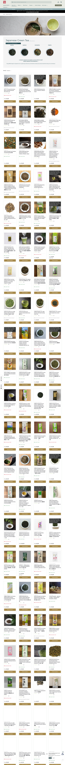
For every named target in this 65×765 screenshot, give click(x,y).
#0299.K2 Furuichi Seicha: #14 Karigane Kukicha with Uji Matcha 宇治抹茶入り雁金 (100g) (55, 218)
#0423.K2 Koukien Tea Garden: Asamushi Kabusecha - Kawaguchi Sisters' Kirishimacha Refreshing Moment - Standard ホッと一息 (54, 154)
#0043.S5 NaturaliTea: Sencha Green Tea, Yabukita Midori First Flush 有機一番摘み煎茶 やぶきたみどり (25, 754)
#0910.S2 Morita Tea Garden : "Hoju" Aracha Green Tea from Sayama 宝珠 (55, 692)
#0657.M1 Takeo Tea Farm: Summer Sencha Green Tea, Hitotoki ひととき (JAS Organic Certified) (9, 281)
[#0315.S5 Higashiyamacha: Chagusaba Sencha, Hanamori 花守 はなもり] (40, 176)
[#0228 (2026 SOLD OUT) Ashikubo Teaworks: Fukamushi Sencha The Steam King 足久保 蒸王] (55, 460)
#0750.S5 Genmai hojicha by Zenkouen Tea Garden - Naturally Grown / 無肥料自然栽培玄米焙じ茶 (10, 122)
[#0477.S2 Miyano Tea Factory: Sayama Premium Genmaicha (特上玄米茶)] (10, 364)
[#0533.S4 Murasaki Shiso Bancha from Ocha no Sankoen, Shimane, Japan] (25, 143)
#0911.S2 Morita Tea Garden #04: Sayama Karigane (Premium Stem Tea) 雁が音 (24, 724)
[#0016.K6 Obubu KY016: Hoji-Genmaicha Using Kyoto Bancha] (55, 112)
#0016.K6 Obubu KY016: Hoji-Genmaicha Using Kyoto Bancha (55, 121)
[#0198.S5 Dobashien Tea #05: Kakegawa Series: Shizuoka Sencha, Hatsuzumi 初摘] (25, 364)
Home (4, 14)
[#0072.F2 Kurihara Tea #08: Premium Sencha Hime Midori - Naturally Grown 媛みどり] (10, 714)
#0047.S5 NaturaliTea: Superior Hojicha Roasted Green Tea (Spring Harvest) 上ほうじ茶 (10, 218)
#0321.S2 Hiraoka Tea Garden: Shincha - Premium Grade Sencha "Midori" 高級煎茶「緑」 (40, 630)
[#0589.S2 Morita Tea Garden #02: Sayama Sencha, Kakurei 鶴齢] (40, 714)
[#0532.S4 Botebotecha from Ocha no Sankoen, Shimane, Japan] (40, 81)
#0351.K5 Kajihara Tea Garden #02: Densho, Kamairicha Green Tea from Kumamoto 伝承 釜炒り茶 (55, 91)
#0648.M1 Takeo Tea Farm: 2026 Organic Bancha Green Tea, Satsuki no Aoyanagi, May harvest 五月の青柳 (54, 249)
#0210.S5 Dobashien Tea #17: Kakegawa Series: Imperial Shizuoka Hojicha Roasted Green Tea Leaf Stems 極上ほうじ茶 (9, 535)
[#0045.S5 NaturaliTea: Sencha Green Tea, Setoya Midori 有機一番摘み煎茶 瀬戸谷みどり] (10, 744)
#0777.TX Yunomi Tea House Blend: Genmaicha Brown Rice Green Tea (9, 90)
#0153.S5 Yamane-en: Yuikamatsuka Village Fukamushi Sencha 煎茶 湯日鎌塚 (24, 630)
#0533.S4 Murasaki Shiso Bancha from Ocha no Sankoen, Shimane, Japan (24, 152)
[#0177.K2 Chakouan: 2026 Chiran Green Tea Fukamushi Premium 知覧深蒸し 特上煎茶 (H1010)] (10, 557)
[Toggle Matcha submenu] (21, 5)
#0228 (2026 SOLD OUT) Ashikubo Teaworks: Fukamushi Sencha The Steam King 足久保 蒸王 (53, 470)
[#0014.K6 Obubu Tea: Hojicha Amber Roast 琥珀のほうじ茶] (25, 271)
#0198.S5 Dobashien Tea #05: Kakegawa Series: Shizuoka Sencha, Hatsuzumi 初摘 (24, 373)
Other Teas (25, 5)
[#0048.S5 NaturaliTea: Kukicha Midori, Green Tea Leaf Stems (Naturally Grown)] (40, 557)
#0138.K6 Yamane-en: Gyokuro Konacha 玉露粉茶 (39, 501)
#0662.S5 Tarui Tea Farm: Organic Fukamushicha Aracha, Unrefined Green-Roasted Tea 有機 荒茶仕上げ (54, 374)
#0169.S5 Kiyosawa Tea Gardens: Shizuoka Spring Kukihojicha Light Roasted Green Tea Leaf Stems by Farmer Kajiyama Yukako (24, 471)
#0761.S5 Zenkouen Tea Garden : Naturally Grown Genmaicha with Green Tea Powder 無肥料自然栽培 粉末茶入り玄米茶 (9, 249)
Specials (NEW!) (6, 5)
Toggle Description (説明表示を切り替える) (12, 43)
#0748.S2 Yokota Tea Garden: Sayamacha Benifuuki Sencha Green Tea (10, 661)
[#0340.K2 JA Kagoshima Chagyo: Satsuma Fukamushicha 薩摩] (40, 524)
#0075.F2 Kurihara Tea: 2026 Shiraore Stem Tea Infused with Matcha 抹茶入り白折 (9, 313)
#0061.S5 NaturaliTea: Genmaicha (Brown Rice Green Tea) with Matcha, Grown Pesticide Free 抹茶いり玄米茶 (55, 503)
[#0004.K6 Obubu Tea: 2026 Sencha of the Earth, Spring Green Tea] (40, 303)
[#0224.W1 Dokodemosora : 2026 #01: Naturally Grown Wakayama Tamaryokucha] (25, 524)
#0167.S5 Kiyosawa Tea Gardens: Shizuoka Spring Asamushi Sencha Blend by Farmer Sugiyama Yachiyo (9, 470)
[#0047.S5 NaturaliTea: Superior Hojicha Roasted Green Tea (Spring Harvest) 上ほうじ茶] (10, 207)
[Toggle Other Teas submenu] (27, 5)
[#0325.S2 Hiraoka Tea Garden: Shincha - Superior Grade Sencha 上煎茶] (40, 427)
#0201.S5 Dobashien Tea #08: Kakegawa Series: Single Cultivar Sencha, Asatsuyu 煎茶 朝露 (24, 661)
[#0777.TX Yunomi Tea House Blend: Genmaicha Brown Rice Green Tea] (10, 81)
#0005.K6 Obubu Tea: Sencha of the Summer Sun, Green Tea (55, 313)
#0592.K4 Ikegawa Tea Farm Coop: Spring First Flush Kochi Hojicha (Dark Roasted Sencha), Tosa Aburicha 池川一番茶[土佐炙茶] (39, 471)
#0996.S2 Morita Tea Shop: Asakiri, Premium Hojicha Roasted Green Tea (54, 629)
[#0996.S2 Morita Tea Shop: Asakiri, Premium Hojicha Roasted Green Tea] (55, 620)
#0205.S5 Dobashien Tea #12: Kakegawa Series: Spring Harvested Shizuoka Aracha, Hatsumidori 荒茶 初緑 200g (40, 374)
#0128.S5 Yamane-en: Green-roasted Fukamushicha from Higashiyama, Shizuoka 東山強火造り (25, 405)
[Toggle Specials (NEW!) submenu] (10, 5)
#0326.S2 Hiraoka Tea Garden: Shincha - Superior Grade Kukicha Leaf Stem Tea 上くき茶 (55, 438)
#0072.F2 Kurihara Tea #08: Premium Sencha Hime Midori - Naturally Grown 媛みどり (9, 724)
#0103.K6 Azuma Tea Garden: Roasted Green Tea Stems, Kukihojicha (24, 186)
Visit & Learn (44, 5)
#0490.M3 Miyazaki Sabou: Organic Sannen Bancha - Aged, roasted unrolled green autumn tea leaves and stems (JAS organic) (39, 154)
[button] (61, 2)
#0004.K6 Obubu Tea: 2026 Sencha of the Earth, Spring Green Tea (39, 313)
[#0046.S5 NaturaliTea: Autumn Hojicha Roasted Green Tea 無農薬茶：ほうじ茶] (25, 207)
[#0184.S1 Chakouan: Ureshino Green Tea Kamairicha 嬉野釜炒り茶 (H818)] (10, 682)
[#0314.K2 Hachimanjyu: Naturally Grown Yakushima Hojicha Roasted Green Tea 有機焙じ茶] (25, 81)
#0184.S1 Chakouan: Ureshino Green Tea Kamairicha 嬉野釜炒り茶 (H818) (9, 692)
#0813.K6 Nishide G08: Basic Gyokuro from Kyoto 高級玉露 (9, 342)
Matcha (19, 5)
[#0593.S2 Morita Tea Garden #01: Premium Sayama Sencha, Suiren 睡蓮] (55, 714)
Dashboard (5, 7)
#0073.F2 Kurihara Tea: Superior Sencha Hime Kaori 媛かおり (24, 313)
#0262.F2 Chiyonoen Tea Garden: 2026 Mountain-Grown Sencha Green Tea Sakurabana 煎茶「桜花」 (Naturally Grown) (39, 406)
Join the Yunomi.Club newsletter (20, 9)
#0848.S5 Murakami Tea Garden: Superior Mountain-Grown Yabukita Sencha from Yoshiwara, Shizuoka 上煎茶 (39, 343)
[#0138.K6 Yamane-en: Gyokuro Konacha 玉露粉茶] (40, 492)
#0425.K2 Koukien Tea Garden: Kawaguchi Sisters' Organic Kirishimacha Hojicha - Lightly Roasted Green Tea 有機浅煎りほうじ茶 (10, 187)
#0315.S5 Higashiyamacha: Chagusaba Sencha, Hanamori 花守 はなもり (39, 186)
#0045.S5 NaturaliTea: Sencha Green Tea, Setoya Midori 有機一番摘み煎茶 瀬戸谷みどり (10, 754)
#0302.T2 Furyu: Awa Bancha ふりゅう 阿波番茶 (39, 691)
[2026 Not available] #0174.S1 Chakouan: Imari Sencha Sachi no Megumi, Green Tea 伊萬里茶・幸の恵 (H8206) (54, 534)
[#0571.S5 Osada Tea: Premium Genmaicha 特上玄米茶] (10, 143)
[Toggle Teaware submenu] (33, 5)
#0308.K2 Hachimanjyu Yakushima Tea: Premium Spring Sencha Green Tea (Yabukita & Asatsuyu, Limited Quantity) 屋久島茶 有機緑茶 (55, 282)
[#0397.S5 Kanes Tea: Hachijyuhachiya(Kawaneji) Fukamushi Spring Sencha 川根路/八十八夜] (10, 427)
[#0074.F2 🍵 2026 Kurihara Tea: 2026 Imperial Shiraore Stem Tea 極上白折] (25, 557)
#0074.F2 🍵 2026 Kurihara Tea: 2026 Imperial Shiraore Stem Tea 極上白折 (24, 566)
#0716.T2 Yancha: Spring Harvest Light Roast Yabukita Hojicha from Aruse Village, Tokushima (39, 218)
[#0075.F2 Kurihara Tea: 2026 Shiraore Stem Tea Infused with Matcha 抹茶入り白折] (10, 303)
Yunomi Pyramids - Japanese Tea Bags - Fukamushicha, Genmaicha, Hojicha (54, 597)
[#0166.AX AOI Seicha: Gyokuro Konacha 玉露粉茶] (55, 333)
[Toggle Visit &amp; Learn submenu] (47, 5)
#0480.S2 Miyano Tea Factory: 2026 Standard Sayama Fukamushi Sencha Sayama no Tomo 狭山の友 (10, 598)
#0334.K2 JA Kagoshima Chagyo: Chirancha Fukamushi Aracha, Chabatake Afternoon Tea (24, 343)
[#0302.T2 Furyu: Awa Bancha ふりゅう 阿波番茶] (40, 682)
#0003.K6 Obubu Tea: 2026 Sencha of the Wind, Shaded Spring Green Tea (39, 754)
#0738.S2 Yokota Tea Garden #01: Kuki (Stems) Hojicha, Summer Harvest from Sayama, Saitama (39, 249)
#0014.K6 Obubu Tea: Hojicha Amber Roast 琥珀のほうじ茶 (25, 280)
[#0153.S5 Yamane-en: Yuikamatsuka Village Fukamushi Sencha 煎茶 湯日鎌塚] (25, 620)
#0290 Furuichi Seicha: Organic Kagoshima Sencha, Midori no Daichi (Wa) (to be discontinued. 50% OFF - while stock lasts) (55, 187)
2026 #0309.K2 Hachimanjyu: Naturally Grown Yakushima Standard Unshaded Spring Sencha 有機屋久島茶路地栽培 (39, 281)
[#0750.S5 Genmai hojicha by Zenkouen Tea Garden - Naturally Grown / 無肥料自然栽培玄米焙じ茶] (10, 112)
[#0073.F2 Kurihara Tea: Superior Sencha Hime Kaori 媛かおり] (25, 303)
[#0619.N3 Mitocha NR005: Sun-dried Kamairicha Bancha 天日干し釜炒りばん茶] (40, 112)
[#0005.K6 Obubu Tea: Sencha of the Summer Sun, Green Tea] (55, 303)
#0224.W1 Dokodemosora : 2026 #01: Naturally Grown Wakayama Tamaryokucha (24, 534)
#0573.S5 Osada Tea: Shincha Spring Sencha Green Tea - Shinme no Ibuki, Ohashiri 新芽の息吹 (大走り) (40, 598)
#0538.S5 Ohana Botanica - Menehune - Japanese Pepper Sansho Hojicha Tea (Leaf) (10, 629)
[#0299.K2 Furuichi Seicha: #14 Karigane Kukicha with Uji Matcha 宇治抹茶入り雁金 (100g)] (55, 207)
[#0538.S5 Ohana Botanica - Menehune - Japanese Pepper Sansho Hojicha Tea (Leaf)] (10, 620)
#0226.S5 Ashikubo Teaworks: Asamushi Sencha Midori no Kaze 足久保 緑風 (10, 405)
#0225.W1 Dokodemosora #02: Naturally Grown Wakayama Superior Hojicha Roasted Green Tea (54, 661)
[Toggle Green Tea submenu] (16, 5)
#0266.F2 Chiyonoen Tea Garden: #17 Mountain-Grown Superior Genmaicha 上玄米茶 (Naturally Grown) (55, 405)
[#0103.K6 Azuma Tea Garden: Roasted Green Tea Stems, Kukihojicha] (25, 176)
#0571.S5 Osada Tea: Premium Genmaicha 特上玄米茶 (10, 152)
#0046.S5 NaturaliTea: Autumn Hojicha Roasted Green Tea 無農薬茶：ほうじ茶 (25, 217)
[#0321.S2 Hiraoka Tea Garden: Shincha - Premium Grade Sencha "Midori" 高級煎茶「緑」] (40, 620)
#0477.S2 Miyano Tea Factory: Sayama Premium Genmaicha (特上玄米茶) (10, 373)
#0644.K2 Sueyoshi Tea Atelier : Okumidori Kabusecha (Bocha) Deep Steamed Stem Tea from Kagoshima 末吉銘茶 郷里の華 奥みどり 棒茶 (25, 438)
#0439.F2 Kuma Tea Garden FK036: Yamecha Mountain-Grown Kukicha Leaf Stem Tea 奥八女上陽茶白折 (55, 567)
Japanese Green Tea (9, 14)
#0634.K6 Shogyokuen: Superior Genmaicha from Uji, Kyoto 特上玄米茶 (9, 501)
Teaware (30, 5)
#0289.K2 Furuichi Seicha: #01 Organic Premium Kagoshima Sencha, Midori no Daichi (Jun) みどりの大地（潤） (40, 661)
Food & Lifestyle (38, 5)
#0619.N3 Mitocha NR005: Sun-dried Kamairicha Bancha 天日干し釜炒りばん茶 (40, 121)
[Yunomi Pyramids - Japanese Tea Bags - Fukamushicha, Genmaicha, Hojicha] (55, 588)
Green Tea (13, 5)
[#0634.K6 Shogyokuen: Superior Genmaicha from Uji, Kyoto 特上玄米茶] (10, 492)
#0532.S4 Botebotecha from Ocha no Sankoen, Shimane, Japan (39, 90)
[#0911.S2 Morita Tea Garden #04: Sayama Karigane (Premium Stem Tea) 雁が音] (25, 714)
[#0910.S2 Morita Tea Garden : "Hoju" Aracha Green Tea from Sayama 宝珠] (55, 682)
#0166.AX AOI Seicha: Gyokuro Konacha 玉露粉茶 (54, 342)
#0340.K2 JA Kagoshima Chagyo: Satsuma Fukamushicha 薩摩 (39, 534)
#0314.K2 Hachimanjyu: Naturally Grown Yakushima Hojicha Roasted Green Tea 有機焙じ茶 (25, 91)
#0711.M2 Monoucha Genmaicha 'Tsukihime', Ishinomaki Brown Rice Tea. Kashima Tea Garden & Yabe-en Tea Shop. (24, 693)
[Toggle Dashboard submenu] (7, 7)
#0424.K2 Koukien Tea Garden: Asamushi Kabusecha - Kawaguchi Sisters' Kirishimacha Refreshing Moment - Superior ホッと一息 (25, 503)
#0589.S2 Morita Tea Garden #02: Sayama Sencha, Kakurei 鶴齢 (40, 724)
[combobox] (31, 2)
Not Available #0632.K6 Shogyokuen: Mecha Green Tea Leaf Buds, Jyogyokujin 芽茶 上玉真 (24, 122)
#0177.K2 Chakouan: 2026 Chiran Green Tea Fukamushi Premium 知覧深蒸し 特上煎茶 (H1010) (9, 567)
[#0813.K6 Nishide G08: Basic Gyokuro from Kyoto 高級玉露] (10, 333)
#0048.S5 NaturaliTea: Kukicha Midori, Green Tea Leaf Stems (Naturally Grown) (39, 566)
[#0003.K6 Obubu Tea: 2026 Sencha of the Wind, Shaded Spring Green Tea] (40, 744)
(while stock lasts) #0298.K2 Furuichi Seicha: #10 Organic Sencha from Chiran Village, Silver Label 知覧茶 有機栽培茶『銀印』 (25, 249)
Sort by (4, 70)
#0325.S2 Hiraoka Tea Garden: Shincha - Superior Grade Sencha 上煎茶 (40, 437)
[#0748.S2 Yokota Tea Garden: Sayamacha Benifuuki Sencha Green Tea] (10, 651)
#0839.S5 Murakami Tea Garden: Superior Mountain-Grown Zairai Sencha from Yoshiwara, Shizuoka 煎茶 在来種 (25, 599)
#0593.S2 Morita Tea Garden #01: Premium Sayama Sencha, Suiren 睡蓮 (54, 724)
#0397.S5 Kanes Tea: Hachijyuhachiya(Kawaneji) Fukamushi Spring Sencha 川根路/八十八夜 (9, 438)
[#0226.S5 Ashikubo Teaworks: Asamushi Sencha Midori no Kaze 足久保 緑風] (10, 395)
